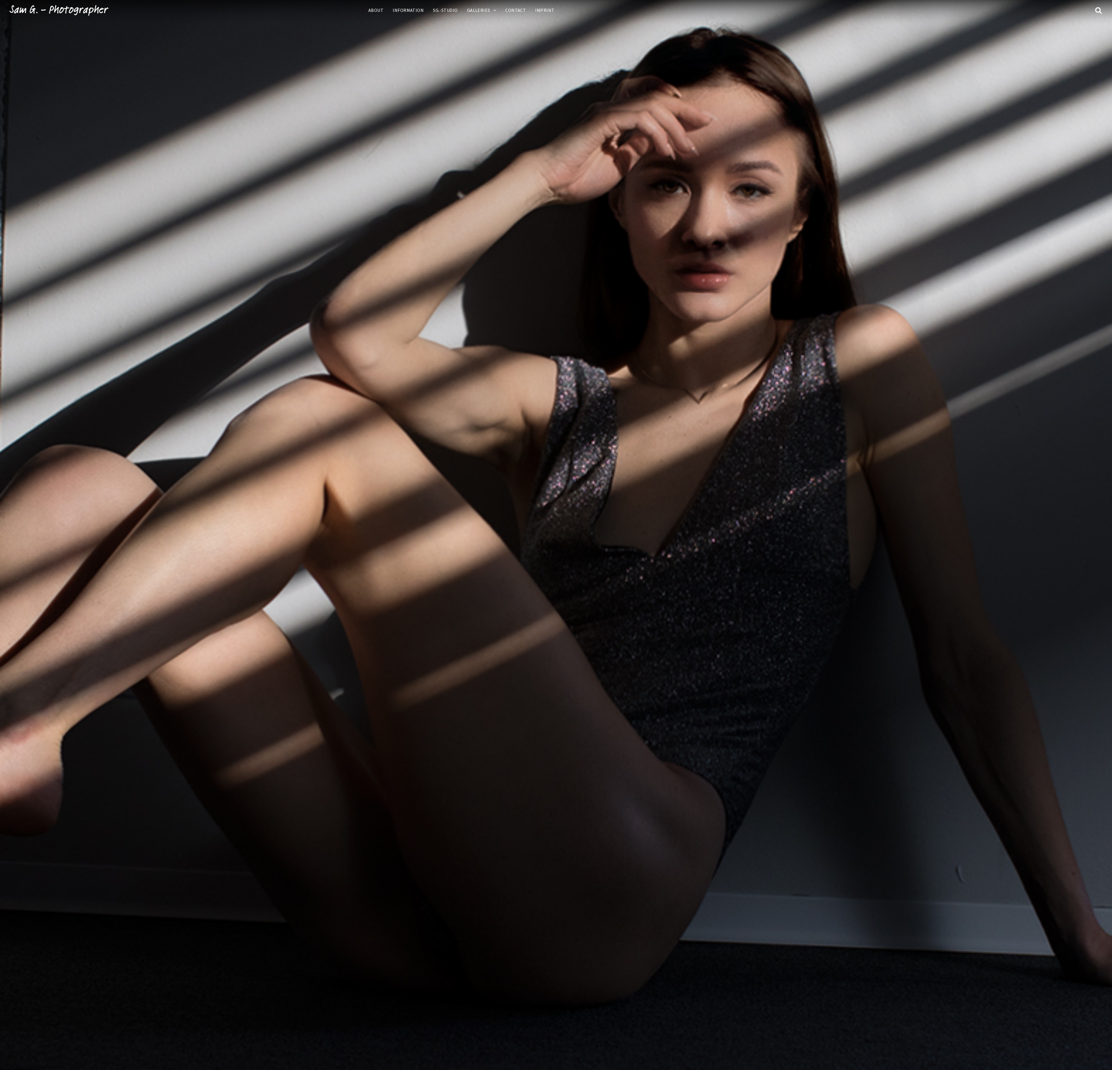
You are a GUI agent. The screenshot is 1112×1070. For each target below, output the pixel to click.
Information (408, 10)
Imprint (544, 10)
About (375, 10)
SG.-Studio (445, 10)
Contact (515, 10)
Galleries (478, 10)
